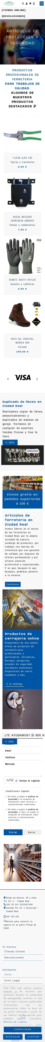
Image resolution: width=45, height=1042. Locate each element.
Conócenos (12, 584)
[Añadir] (25, 134)
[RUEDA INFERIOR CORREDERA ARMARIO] (19, 193)
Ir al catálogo (14, 684)
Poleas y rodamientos (22, 225)
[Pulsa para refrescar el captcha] (16, 781)
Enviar (13, 832)
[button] (26, 3)
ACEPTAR (33, 1036)
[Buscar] (23, 3)
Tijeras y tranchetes (22, 162)
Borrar (32, 832)
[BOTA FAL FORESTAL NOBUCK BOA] (19, 315)
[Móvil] (33, 3)
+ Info (17, 54)
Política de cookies (15, 1022)
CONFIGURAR (22, 1029)
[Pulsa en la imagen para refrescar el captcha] (10, 780)
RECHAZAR (13, 1036)
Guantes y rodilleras (22, 284)
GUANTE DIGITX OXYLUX (22, 279)
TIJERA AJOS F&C (22, 157)
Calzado (22, 347)
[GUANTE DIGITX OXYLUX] (19, 256)
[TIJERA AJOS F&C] (19, 134)
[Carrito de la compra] (30, 3)
